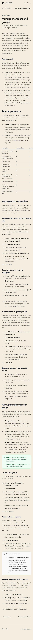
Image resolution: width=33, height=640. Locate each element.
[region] (16, 171)
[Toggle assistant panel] (28, 3)
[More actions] (31, 3)
